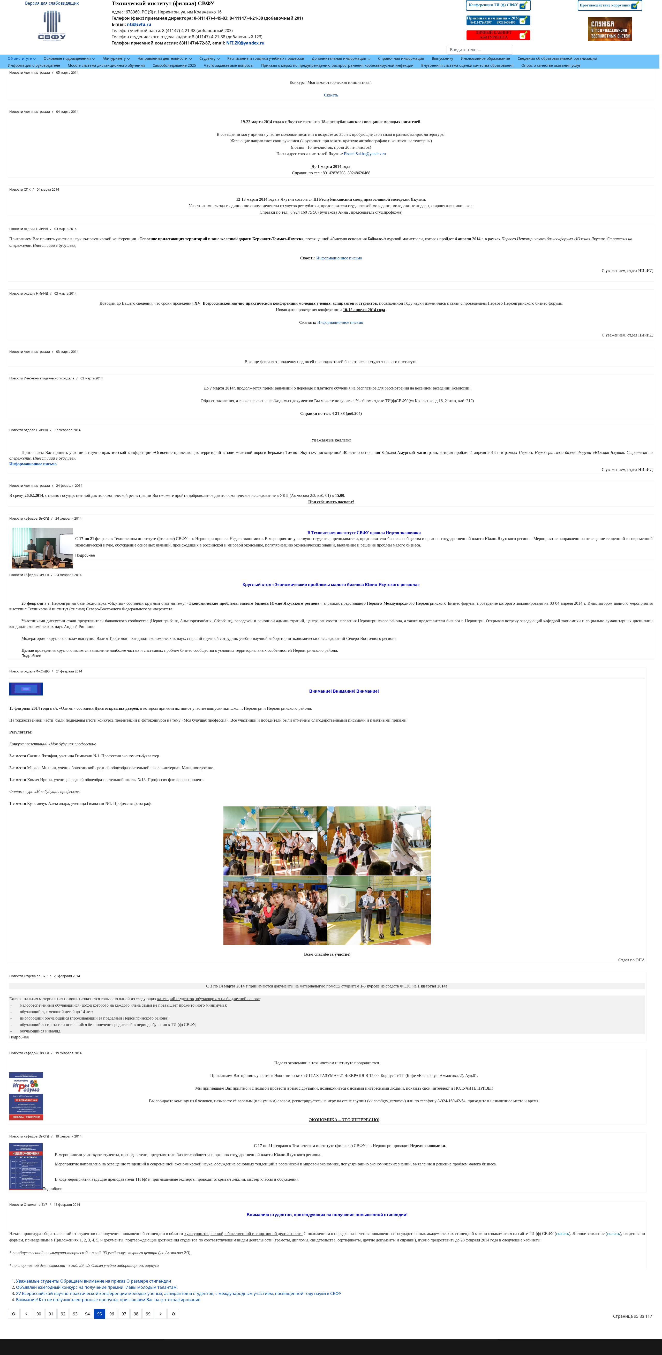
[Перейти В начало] (14, 1314)
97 (124, 1314)
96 (111, 1314)
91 (51, 1314)
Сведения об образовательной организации (557, 58)
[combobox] (480, 50)
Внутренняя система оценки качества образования (467, 65)
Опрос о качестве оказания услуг (551, 65)
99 (148, 1314)
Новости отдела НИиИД (28, 228)
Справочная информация (401, 58)
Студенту (207, 58)
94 (87, 1314)
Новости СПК (20, 189)
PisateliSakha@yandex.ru (365, 154)
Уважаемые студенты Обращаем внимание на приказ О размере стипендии (93, 1281)
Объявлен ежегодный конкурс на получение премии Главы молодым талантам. (97, 1287)
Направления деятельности (162, 58)
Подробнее (85, 555)
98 (136, 1314)
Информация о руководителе (34, 65)
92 (63, 1314)
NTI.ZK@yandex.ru (245, 43)
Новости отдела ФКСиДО (29, 671)
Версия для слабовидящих (52, 3)
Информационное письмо (339, 258)
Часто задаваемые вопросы (228, 65)
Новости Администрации (29, 72)
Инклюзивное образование (485, 58)
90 (38, 1314)
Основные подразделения (67, 58)
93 (75, 1314)
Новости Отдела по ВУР (28, 976)
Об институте (20, 58)
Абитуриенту (114, 58)
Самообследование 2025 (174, 65)
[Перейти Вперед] (161, 1314)
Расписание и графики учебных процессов (265, 58)
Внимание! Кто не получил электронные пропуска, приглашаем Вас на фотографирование (108, 1299)
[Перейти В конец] (173, 1314)
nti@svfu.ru (139, 24)
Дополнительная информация (339, 58)
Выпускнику (442, 58)
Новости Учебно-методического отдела (41, 378)
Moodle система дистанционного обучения (106, 65)
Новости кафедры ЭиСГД (29, 518)
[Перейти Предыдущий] (26, 1314)
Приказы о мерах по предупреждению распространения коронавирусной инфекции (337, 65)
